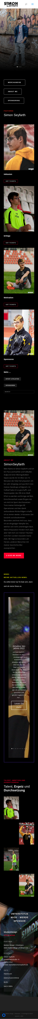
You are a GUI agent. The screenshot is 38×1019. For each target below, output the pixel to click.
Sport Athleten (12, 379)
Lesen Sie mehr (19, 705)
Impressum (8, 974)
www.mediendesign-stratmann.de (16, 948)
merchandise (14, 82)
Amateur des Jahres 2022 (19, 647)
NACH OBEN (8, 986)
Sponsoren (10, 385)
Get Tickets (11, 181)
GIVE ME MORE (14, 555)
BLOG (6, 982)
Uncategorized (17, 657)
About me (13, 91)
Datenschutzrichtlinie (11, 978)
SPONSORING (14, 100)
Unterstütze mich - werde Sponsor (19, 917)
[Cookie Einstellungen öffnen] (3, 1016)
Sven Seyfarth (20, 652)
